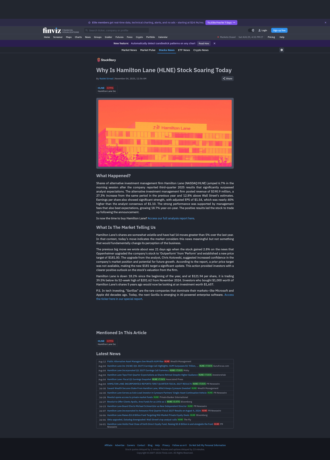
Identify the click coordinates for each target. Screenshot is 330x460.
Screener (58, 37)
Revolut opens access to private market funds (130, 397)
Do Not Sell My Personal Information (207, 445)
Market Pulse (147, 50)
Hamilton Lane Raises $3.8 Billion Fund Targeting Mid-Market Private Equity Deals (148, 415)
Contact (141, 445)
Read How (204, 43)
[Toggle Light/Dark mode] (251, 30)
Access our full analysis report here (171, 218)
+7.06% (206, 366)
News (88, 37)
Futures (119, 37)
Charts (78, 37)
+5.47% (173, 401)
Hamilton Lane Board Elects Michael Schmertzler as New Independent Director (147, 406)
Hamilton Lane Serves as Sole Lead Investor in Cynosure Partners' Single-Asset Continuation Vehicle (157, 392)
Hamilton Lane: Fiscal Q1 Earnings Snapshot (129, 379)
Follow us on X (179, 445)
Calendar (163, 37)
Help (282, 37)
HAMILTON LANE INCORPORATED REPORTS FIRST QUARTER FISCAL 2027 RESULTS (149, 383)
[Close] (325, 22)
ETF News (184, 50)
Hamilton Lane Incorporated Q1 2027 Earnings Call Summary (138, 370)
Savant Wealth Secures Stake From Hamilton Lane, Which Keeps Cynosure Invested (149, 388)
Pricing (271, 37)
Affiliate (108, 445)
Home (47, 37)
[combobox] (116, 30)
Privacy (166, 445)
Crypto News (200, 50)
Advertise (119, 445)
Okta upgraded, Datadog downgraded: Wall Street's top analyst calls (142, 419)
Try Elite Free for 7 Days (219, 22)
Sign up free (279, 30)
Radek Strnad (106, 78)
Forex (130, 37)
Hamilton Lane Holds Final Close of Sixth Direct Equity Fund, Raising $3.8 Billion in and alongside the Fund (160, 424)
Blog (150, 445)
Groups (97, 37)
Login (264, 30)
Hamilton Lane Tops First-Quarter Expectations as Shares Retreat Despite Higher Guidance (152, 374)
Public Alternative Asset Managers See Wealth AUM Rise (135, 361)
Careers (131, 445)
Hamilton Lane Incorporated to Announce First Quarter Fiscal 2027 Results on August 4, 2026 (154, 410)
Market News (129, 50)
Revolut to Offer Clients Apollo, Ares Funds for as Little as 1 (136, 401)
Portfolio (150, 37)
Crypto (139, 37)
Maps (69, 37)
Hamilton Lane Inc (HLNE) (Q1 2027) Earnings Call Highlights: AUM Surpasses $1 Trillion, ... (153, 365)
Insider (108, 37)
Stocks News (167, 50)
